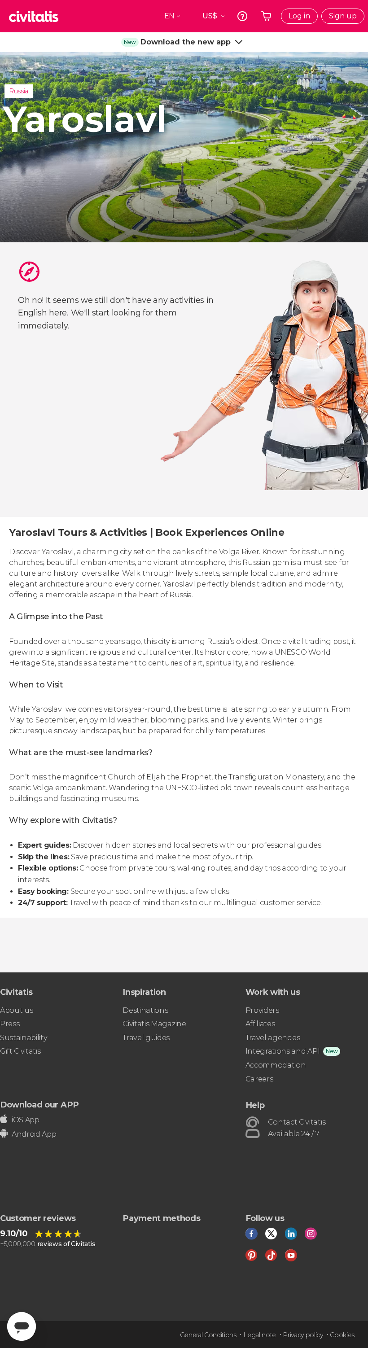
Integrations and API (282, 1051)
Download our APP (39, 1104)
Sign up (343, 16)
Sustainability (24, 1037)
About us (16, 1010)
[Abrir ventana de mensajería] (21, 1326)
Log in (299, 16)
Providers (262, 1010)
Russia (18, 91)
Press (9, 1024)
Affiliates (260, 1024)
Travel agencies (272, 1037)
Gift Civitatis (20, 1051)
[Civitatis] (33, 16)
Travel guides (146, 1037)
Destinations (145, 1010)
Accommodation (275, 1065)
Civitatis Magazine (154, 1024)
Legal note (259, 1335)
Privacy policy (303, 1335)
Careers (259, 1079)
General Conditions (208, 1335)
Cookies (342, 1335)
